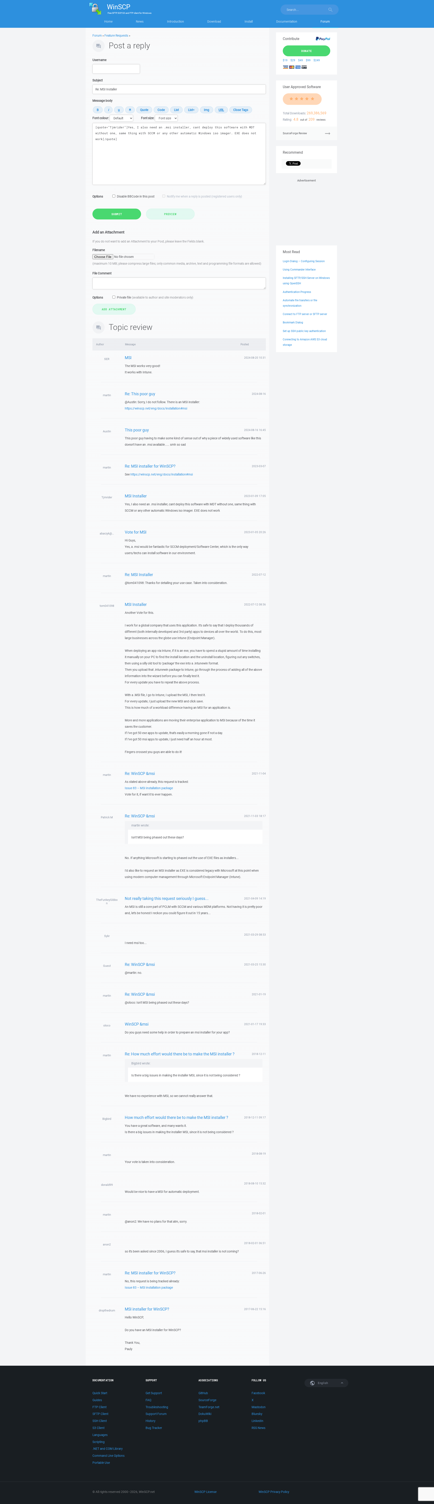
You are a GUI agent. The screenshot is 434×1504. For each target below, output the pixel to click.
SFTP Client (100, 1414)
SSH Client (99, 1421)
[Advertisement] (306, 211)
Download (214, 21)
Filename (98, 250)
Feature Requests (116, 35)
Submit (116, 214)
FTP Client (99, 1407)
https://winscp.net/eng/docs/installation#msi (156, 408)
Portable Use (101, 1463)
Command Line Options (108, 1456)
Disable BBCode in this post (135, 196)
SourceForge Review (295, 133)
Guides (97, 1400)
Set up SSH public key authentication (304, 331)
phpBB (203, 1421)
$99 (308, 60)
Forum (325, 21)
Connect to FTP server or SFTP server (305, 314)
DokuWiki (204, 1414)
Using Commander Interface (299, 269)
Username (99, 60)
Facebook (258, 1393)
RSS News (258, 1428)
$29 (292, 60)
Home (108, 21)
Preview (170, 214)
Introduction (175, 21)
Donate (306, 51)
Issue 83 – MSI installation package (149, 788)
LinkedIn (257, 1421)
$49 (300, 60)
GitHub (203, 1393)
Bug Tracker (154, 1428)
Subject (97, 80)
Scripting (98, 1442)
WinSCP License (205, 1492)
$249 (317, 60)
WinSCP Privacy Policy (274, 1492)
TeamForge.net (208, 1407)
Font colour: (100, 118)
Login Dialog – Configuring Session (304, 261)
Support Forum (156, 1414)
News (140, 21)
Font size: (147, 118)
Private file (155, 297)
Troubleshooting (157, 1407)
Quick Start (99, 1393)
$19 (285, 60)
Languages (100, 1435)
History (150, 1421)
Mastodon (259, 1407)
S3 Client (98, 1428)
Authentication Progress (297, 292)
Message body (102, 101)
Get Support (154, 1393)
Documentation (286, 21)
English (322, 1383)
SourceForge (207, 1400)
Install (249, 21)
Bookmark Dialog (293, 322)
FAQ (148, 1400)
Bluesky (257, 1414)
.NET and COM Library (107, 1449)
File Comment (101, 273)
